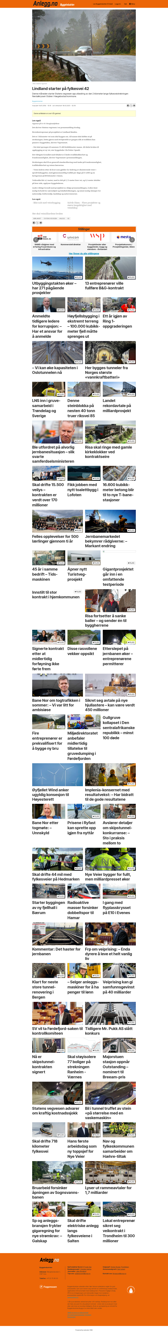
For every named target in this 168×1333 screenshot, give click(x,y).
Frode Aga (87, 1267)
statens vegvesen (50, 218)
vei (68, 218)
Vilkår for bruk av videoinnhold (77, 1313)
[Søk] (125, 4)
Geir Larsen (121, 1269)
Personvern (71, 1317)
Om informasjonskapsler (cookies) (79, 1315)
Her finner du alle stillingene (84, 253)
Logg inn (118, 4)
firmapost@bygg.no (119, 1274)
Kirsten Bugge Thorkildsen (120, 1267)
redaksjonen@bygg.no (82, 1274)
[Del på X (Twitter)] (131, 105)
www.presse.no (72, 1297)
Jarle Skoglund (81, 1271)
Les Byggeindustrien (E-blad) (103, 4)
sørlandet (37, 218)
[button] (36, 239)
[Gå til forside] (45, 4)
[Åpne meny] (132, 3)
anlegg (62, 218)
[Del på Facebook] (127, 105)
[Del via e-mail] (134, 105)
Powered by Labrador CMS (84, 1330)
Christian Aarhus (85, 1269)
